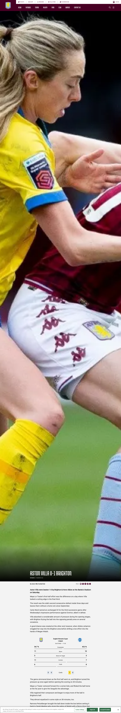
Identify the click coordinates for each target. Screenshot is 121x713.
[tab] (21, 2)
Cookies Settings (79, 709)
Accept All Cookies (105, 709)
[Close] (118, 710)
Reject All (92, 709)
